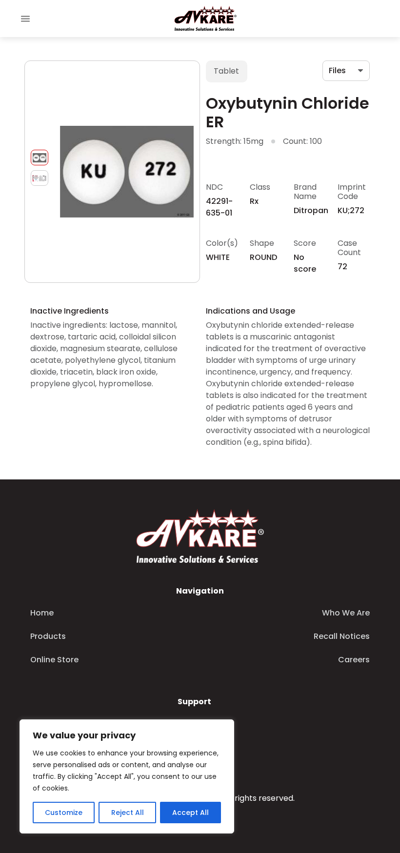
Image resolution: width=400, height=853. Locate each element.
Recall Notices (342, 636)
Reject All (127, 812)
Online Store (54, 659)
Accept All (190, 812)
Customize (63, 812)
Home (42, 612)
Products (48, 636)
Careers (354, 659)
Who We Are (346, 612)
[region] (127, 776)
